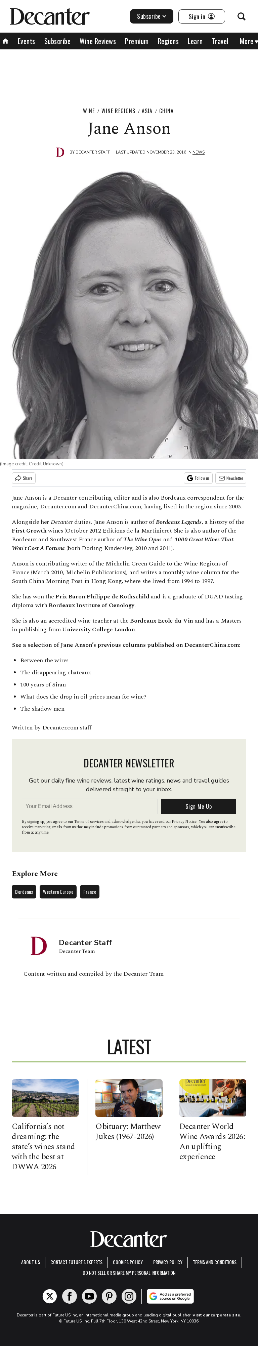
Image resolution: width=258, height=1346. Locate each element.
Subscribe (149, 16)
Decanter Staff (93, 152)
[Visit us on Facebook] (69, 1296)
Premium (137, 41)
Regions (168, 41)
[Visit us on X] (49, 1296)
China (166, 111)
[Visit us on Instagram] (129, 1296)
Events (26, 41)
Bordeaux (24, 891)
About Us (30, 1261)
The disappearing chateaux (55, 672)
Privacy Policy (167, 1261)
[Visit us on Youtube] (89, 1296)
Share (28, 478)
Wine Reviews (98, 41)
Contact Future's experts (76, 1261)
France (89, 891)
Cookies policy (128, 1261)
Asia (147, 111)
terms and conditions (214, 1261)
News (198, 152)
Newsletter (234, 478)
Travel (220, 41)
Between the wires (44, 660)
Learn (195, 41)
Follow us (202, 478)
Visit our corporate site (216, 1315)
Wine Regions (118, 111)
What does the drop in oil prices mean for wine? (83, 696)
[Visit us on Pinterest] (109, 1296)
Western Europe (58, 891)
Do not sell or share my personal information (129, 1272)
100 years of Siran (43, 684)
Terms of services (89, 821)
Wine (89, 111)
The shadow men (42, 708)
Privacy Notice (184, 821)
